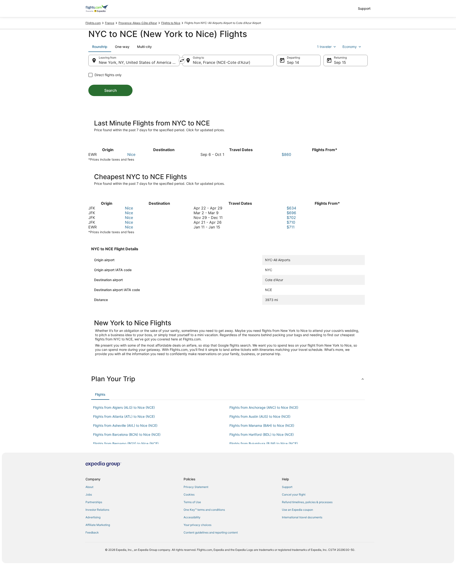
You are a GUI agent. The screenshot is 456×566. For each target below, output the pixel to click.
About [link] (89, 487)
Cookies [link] (189, 494)
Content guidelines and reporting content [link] (211, 532)
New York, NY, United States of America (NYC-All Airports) (139, 62)
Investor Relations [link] (97, 509)
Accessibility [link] (192, 517)
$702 (291, 217)
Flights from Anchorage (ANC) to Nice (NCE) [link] (263, 407)
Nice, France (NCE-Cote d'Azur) (221, 62)
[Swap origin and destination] (182, 60)
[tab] (99, 47)
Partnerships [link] (94, 502)
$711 (290, 227)
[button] (228, 378)
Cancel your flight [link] (293, 494)
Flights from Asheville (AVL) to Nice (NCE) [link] (125, 425)
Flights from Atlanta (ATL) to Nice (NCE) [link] (124, 416)
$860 (286, 154)
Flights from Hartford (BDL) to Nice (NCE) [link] (261, 434)
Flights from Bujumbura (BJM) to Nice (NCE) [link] (263, 443)
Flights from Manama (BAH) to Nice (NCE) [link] (261, 425)
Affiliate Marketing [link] (98, 525)
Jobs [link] (89, 494)
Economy (349, 47)
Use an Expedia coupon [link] (297, 509)
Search (110, 90)
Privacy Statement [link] (196, 487)
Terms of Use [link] (192, 502)
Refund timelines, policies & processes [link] (307, 502)
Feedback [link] (92, 532)
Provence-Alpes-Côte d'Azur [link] (138, 23)
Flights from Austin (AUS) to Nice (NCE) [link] (259, 416)
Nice (131, 154)
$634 (291, 208)
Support (364, 8)
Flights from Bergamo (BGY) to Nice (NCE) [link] (126, 443)
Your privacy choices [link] (197, 525)
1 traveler (324, 47)
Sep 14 (293, 62)
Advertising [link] (93, 517)
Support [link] (287, 487)
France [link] (109, 23)
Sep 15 (340, 62)
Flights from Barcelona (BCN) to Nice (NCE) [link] (127, 434)
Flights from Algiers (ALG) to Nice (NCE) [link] (124, 407)
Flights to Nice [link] (170, 23)
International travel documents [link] (302, 517)
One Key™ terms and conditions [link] (204, 509)
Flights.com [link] (93, 23)
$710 (291, 222)
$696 (291, 212)
